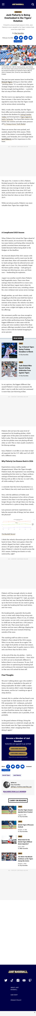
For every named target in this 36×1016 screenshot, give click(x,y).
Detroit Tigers (7, 82)
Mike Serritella (24, 848)
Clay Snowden (19, 33)
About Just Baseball (15, 988)
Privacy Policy (16, 1000)
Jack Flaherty (7, 139)
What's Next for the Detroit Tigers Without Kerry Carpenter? (25, 842)
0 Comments (18, 41)
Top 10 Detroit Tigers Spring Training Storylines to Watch (26, 349)
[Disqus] (18, 934)
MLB (21, 343)
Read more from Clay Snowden (14, 791)
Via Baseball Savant (8, 534)
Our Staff (14, 995)
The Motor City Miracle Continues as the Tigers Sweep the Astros (25, 859)
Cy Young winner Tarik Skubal (14, 124)
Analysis (18, 12)
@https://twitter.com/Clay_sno (21, 787)
